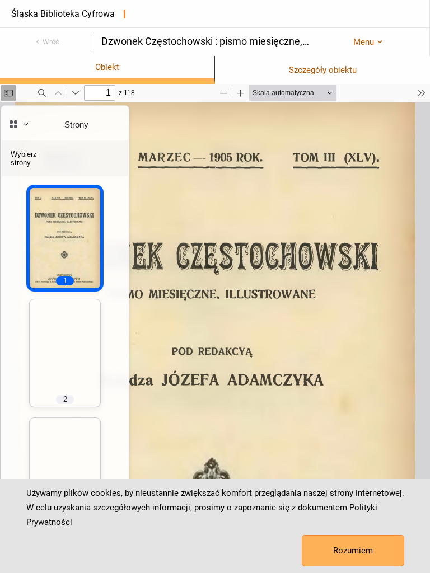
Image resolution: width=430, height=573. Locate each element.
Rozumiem (353, 551)
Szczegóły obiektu (323, 70)
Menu (363, 42)
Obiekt (107, 67)
